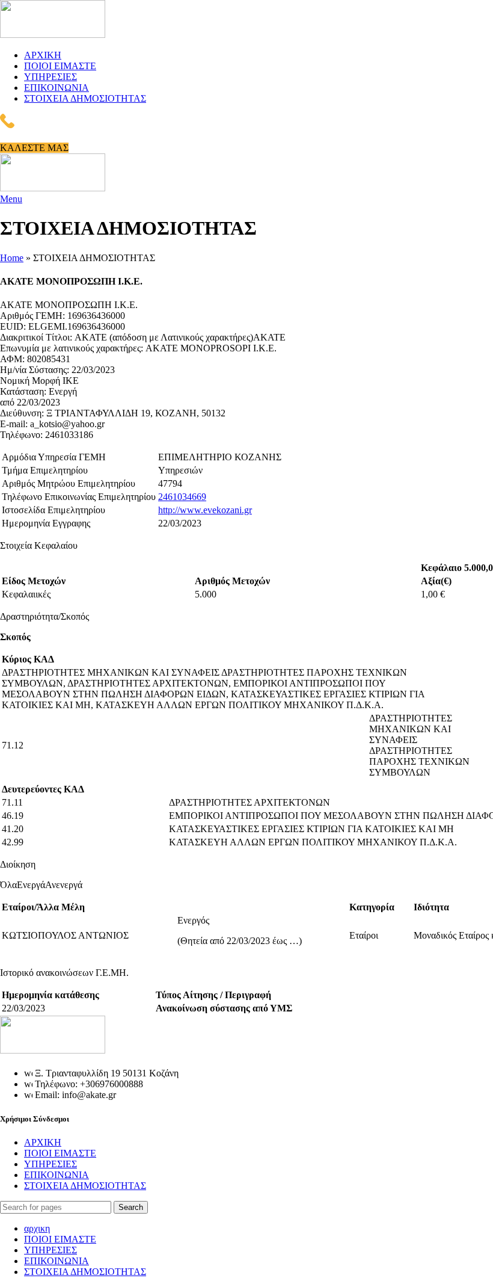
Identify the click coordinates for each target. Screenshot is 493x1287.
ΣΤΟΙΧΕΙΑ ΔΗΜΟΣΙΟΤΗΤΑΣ (85, 1186)
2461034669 (182, 497)
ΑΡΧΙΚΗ (42, 1142)
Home (11, 258)
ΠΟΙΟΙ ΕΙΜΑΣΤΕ (60, 1153)
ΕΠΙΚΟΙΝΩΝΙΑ (56, 1175)
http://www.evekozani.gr (205, 510)
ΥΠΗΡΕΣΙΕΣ (50, 1164)
